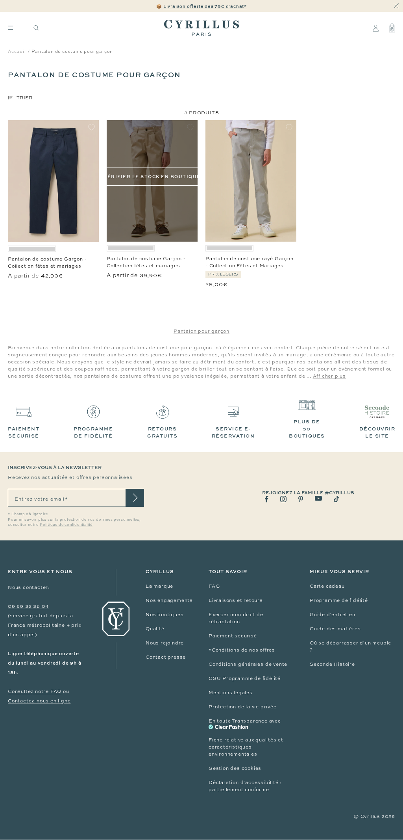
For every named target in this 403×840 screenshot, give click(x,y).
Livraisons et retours (236, 600)
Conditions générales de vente (248, 664)
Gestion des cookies (235, 768)
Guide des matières (335, 629)
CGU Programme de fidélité (245, 678)
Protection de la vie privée (243, 707)
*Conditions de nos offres (242, 650)
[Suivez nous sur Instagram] (283, 499)
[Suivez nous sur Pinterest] (300, 499)
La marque (159, 586)
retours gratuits (162, 432)
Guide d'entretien (332, 614)
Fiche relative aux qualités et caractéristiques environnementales (246, 747)
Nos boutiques (164, 614)
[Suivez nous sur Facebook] (266, 499)
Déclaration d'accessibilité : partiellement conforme (245, 786)
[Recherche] (36, 27)
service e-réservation (233, 432)
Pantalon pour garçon (201, 331)
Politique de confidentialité (66, 524)
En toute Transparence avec (245, 721)
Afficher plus (329, 376)
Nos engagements (169, 600)
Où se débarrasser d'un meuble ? (350, 646)
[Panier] (392, 28)
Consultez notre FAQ (34, 691)
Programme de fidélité (339, 600)
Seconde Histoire (332, 664)
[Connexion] (376, 28)
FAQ (214, 586)
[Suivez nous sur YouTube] (318, 498)
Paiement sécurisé (233, 636)
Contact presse (166, 657)
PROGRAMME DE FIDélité (93, 432)
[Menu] (10, 27)
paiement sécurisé (23, 432)
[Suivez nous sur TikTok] (336, 499)
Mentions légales (231, 692)
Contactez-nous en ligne (39, 701)
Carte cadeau (327, 586)
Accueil (17, 51)
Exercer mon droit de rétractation (236, 618)
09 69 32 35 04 (28, 606)
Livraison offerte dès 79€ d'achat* (205, 6)
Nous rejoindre (165, 643)
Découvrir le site (377, 432)
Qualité (155, 629)
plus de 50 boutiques (307, 428)
